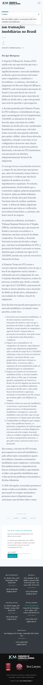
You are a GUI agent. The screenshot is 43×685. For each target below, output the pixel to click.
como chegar (11, 585)
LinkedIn (15, 518)
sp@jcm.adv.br (22, 645)
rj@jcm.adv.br (31, 622)
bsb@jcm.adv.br (31, 594)
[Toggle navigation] (39, 3)
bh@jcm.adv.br (12, 592)
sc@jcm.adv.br (12, 619)
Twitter (32, 518)
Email (8, 518)
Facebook (24, 518)
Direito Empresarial (11, 48)
